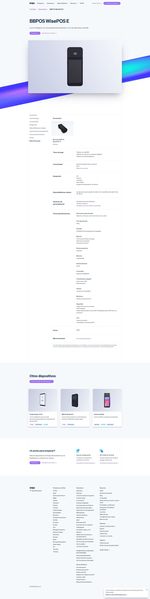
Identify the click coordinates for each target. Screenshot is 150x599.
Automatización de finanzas (84, 505)
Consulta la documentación (85, 463)
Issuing (55, 525)
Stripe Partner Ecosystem (84, 558)
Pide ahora (34, 33)
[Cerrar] (147, 590)
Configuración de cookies (107, 517)
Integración (33, 125)
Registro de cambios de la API (85, 574)
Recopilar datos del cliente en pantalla (88, 205)
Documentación (81, 567)
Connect (55, 508)
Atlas (54, 493)
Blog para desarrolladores (84, 582)
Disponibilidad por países (38, 128)
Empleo (102, 529)
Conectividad (34, 121)
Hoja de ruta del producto (107, 526)
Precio (32, 138)
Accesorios (33, 115)
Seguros (78, 532)
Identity (55, 520)
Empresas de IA (81, 522)
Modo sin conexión (82, 168)
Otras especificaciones (37, 134)
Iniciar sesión (96, 3)
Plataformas (80, 517)
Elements (56, 515)
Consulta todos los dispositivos (41, 381)
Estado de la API (81, 572)
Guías (101, 491)
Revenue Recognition (59, 542)
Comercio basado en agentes (85, 495)
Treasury (55, 551)
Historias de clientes (106, 493)
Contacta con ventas (111, 3)
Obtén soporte (104, 543)
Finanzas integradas (82, 503)
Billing (54, 498)
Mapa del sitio (104, 514)
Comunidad (103, 498)
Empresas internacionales (84, 508)
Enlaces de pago (58, 532)
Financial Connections (59, 517)
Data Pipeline (57, 512)
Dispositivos (42, 9)
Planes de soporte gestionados (109, 545)
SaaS (77, 520)
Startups (79, 493)
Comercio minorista (82, 546)
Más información (35, 141)
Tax (54, 547)
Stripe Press (103, 533)
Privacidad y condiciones (107, 505)
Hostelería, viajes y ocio (83, 530)
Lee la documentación (83, 338)
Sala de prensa (104, 531)
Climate (55, 505)
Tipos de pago (34, 118)
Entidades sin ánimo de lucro (84, 539)
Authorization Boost (59, 495)
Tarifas (82, 3)
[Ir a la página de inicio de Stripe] (32, 488)
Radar (54, 539)
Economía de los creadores (84, 525)
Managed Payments (59, 530)
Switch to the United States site (116, 595)
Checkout (56, 503)
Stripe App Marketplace (83, 555)
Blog (101, 495)
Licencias (102, 512)
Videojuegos (80, 527)
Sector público (80, 544)
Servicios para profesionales (85, 541)
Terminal (33, 9)
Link (54, 527)
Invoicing (55, 522)
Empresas (79, 491)
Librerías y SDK (80, 577)
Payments (56, 534)
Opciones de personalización (39, 131)
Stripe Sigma (57, 544)
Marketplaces (80, 512)
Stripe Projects (80, 579)
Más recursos (104, 519)
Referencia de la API (82, 570)
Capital (55, 500)
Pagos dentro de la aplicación (85, 510)
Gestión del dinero (82, 515)
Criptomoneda (57, 510)
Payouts (55, 537)
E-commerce (80, 500)
